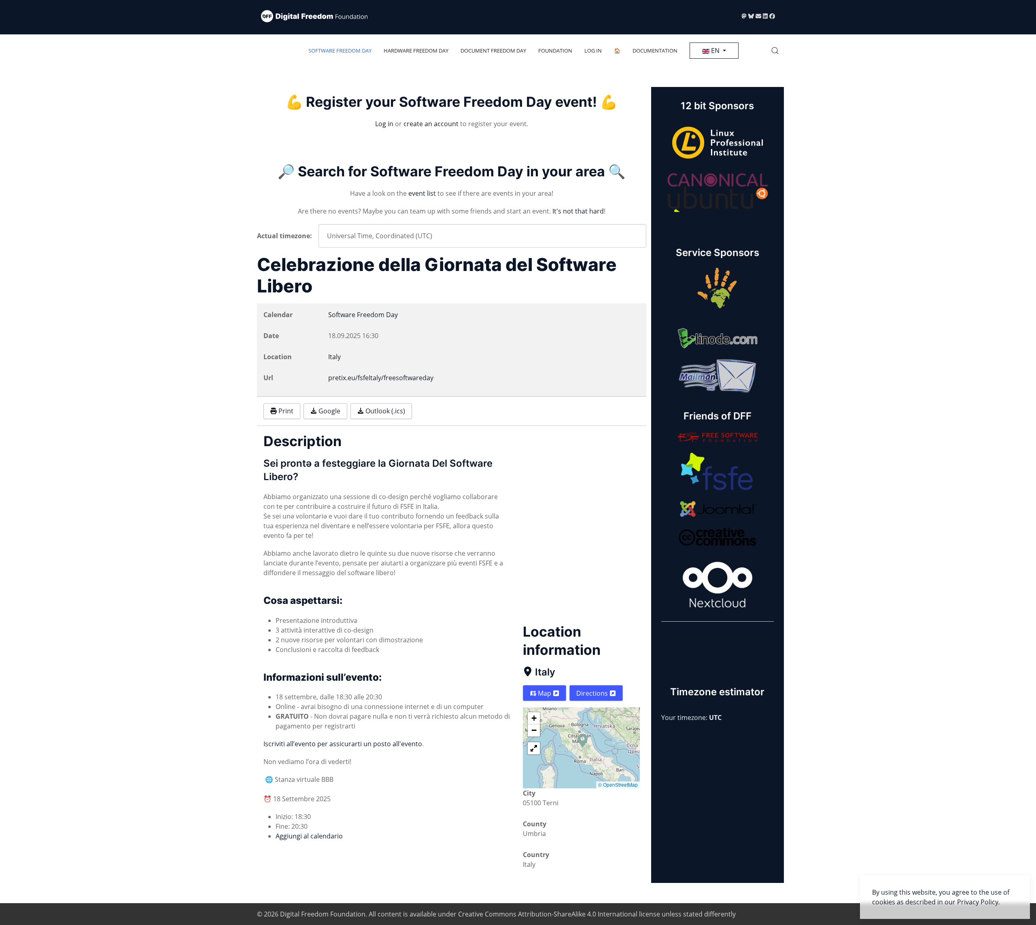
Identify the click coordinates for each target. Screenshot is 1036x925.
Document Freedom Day (493, 50)
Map (544, 693)
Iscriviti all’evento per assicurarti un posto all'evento (342, 743)
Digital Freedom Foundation (322, 914)
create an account (431, 123)
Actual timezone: (284, 235)
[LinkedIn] (766, 16)
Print (285, 410)
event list (422, 193)
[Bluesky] (752, 16)
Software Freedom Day (340, 50)
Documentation (655, 50)
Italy (545, 672)
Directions (592, 693)
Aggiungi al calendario (309, 836)
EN (715, 50)
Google (328, 410)
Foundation (555, 50)
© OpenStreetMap (618, 784)
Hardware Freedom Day (416, 50)
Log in (593, 50)
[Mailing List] (759, 16)
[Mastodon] (745, 16)
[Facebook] (772, 16)
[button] (775, 51)
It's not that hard (578, 211)
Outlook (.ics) (384, 410)
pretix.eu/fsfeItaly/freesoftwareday (380, 377)
